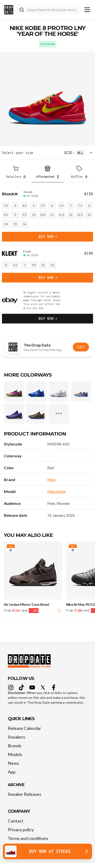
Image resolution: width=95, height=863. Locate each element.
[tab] (16, 173)
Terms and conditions (28, 838)
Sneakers (16, 737)
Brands (14, 745)
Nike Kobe (56, 491)
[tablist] (47, 173)
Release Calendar (24, 728)
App (12, 771)
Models (15, 754)
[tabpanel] (47, 256)
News (13, 763)
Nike (51, 479)
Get (81, 347)
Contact (15, 820)
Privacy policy (21, 829)
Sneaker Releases (24, 794)
